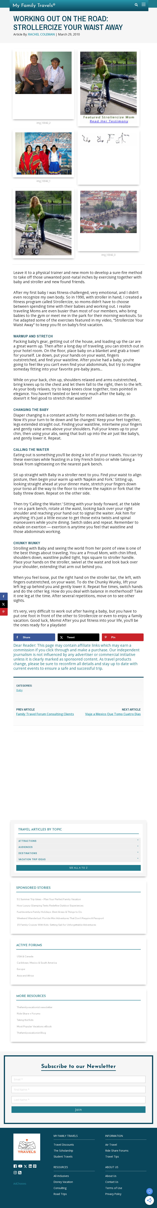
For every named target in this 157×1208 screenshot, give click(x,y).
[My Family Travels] (26, 1147)
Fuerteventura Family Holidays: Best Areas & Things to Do (49, 912)
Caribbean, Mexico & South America (37, 963)
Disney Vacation (63, 1182)
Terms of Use (113, 1188)
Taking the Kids (25, 1020)
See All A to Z (78, 867)
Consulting (60, 1188)
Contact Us (111, 1182)
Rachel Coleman (41, 34)
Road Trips (60, 1194)
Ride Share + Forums (28, 1013)
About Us (110, 1176)
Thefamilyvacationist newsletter (34, 1007)
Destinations (28, 853)
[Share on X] (4, 604)
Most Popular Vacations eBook (34, 1026)
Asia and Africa (25, 975)
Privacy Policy (113, 1194)
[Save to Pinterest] (4, 612)
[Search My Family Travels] (136, 5)
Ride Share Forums (116, 1150)
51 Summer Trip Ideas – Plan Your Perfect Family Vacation (49, 899)
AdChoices (19, 1183)
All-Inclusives (61, 1176)
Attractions (28, 841)
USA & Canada (25, 956)
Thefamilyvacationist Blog (31, 1033)
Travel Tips (112, 1156)
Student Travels (63, 1156)
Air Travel (111, 1144)
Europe (21, 969)
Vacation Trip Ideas (32, 859)
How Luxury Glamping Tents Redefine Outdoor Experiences (50, 905)
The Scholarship (63, 1150)
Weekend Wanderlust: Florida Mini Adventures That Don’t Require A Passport (60, 918)
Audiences (26, 847)
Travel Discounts (64, 1144)
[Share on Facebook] (4, 596)
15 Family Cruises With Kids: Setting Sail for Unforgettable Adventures (56, 925)
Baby (19, 690)
